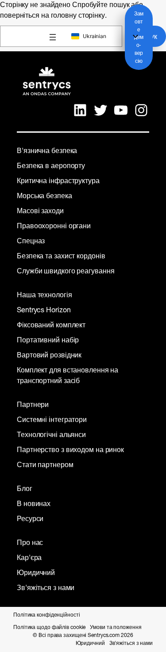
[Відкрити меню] (52, 37)
